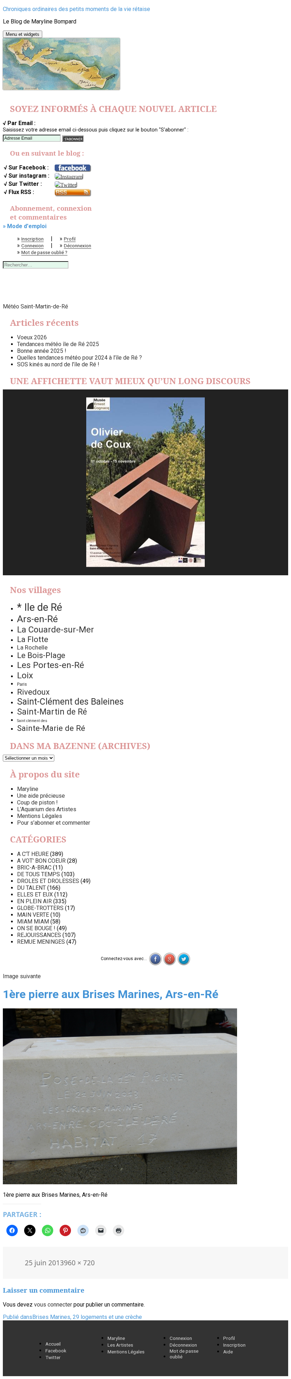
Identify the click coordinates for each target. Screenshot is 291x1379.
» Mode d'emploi (24, 226)
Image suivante (22, 976)
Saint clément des (32, 720)
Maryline (27, 789)
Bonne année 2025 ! (41, 351)
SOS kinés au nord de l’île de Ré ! (58, 364)
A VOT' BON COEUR (41, 860)
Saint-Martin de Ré (52, 712)
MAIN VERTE (33, 914)
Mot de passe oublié (184, 1353)
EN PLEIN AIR (34, 901)
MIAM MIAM (33, 921)
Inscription (32, 239)
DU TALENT (31, 887)
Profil (70, 239)
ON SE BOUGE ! (36, 928)
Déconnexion (77, 245)
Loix (25, 675)
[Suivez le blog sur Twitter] (65, 184)
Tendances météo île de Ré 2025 (58, 344)
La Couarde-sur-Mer (55, 630)
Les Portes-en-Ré (50, 665)
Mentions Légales (39, 816)
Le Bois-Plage (41, 655)
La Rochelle (32, 647)
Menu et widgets (22, 34)
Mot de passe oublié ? (44, 252)
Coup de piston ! (37, 802)
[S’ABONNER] (72, 138)
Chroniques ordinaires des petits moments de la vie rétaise (76, 9)
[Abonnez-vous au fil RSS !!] (72, 192)
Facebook (55, 1350)
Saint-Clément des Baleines (70, 701)
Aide (228, 1351)
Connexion (32, 245)
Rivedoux (33, 691)
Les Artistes (120, 1345)
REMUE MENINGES (41, 941)
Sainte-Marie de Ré (51, 728)
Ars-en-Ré (37, 619)
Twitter (53, 1357)
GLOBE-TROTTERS (40, 908)
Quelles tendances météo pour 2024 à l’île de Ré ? (79, 357)
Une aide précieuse (41, 795)
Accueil (53, 1344)
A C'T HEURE (33, 854)
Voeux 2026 (32, 337)
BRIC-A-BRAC (34, 867)
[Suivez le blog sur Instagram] (68, 176)
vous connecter (53, 1304)
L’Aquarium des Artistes (46, 809)
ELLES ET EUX (35, 894)
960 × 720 (79, 1262)
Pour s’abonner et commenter (53, 822)
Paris (22, 684)
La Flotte (32, 639)
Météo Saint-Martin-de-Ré (35, 306)
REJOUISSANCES (39, 935)
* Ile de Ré (39, 607)
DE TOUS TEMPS (38, 874)
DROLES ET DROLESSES (48, 881)
